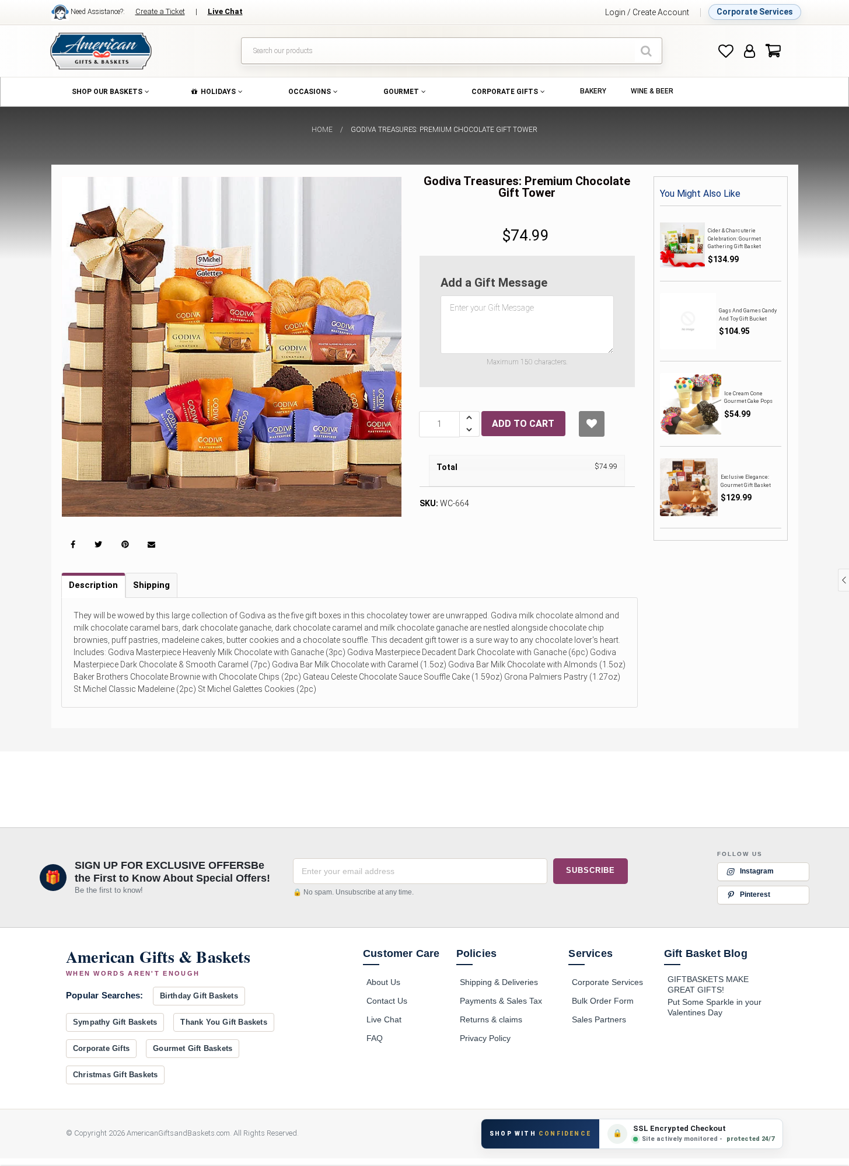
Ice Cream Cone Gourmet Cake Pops (748, 398)
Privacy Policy (485, 1038)
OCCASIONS (309, 92)
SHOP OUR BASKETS (107, 92)
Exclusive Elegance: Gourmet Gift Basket (746, 481)
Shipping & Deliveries (499, 982)
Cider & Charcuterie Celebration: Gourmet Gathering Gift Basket (734, 238)
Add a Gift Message (494, 283)
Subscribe (590, 870)
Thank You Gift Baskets (223, 1022)
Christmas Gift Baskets (115, 1074)
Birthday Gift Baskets (199, 995)
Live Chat (383, 1019)
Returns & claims (491, 1019)
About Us (383, 982)
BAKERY (593, 91)
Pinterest (755, 894)
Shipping (151, 585)
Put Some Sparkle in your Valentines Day (714, 1007)
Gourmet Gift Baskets (192, 1048)
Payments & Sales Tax (501, 1000)
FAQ (374, 1038)
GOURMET (401, 92)
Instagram (757, 871)
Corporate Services (755, 11)
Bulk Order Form (603, 1000)
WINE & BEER (652, 91)
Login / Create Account (647, 12)
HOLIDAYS (218, 92)
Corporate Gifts (101, 1048)
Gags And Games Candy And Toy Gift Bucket (748, 315)
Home (322, 130)
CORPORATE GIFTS (504, 92)
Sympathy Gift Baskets (115, 1022)
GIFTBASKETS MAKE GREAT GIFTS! (708, 984)
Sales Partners (599, 1019)
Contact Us (386, 1000)
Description (93, 585)
